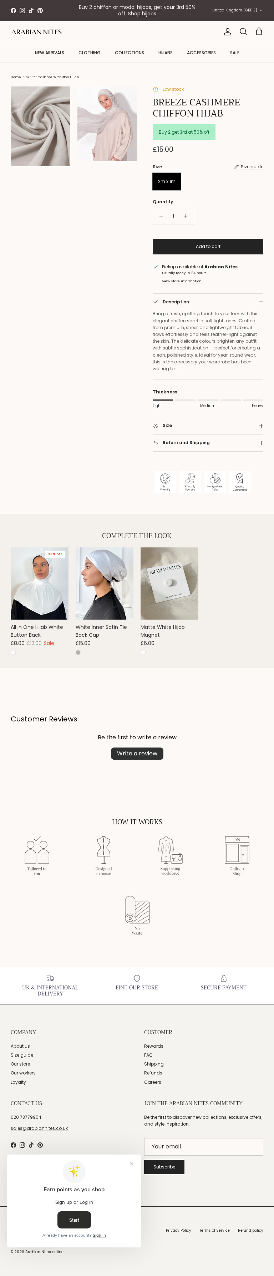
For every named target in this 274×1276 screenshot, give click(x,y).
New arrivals (49, 53)
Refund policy (250, 1230)
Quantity (163, 202)
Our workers (23, 1073)
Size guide (22, 1055)
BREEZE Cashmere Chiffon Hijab (52, 77)
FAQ (148, 1055)
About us (20, 1046)
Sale (234, 53)
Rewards (153, 1046)
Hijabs (165, 53)
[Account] (226, 32)
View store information (182, 281)
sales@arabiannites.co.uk (39, 1128)
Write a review (137, 753)
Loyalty (18, 1082)
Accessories (201, 53)
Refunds (153, 1073)
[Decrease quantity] (159, 216)
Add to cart (208, 246)
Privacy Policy (178, 1230)
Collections (129, 53)
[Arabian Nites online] (36, 32)
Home (16, 77)
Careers (152, 1082)
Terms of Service (214, 1230)
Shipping (154, 1064)
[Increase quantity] (187, 216)
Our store (20, 1064)
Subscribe (164, 1167)
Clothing (89, 53)
